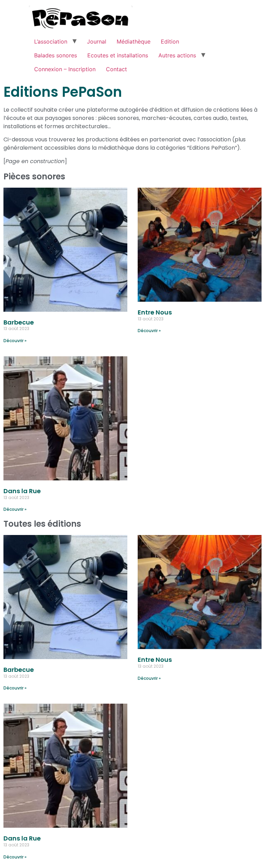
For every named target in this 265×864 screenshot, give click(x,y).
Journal (96, 41)
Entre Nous (155, 312)
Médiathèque (133, 41)
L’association (50, 41)
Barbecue (18, 322)
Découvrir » (15, 341)
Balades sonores (55, 55)
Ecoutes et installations (117, 55)
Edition (170, 41)
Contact (116, 69)
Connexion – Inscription (65, 69)
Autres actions (177, 55)
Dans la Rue (22, 491)
